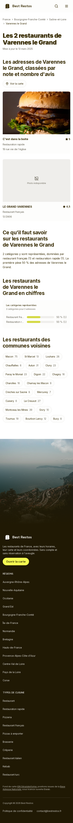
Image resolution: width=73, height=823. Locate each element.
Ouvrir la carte (16, 561)
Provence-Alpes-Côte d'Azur (19, 655)
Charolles (13, 383)
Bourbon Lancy (36, 418)
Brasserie (8, 741)
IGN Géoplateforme (27, 786)
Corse (6, 680)
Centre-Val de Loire (14, 663)
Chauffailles (13, 365)
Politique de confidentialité (18, 811)
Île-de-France (10, 622)
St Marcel (32, 356)
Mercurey (44, 392)
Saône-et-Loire (57, 19)
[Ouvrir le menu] (66, 6)
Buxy (57, 418)
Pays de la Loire (12, 672)
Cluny (50, 365)
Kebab (6, 766)
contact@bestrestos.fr (49, 811)
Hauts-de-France (12, 647)
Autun (33, 365)
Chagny (58, 374)
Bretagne (8, 639)
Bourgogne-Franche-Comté (29, 19)
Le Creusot (32, 400)
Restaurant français (13, 725)
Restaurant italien (12, 758)
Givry (44, 409)
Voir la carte (16, 83)
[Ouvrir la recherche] (56, 6)
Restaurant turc (11, 774)
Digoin (39, 374)
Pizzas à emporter (13, 733)
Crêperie (8, 750)
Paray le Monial (16, 374)
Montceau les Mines (19, 409)
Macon (11, 356)
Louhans (52, 356)
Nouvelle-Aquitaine (13, 590)
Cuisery (11, 400)
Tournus (12, 418)
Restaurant (9, 700)
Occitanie (8, 598)
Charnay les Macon (39, 383)
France (7, 19)
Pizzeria (7, 717)
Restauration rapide (14, 709)
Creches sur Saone (18, 392)
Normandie (9, 631)
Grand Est (8, 606)
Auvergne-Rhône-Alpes (16, 581)
